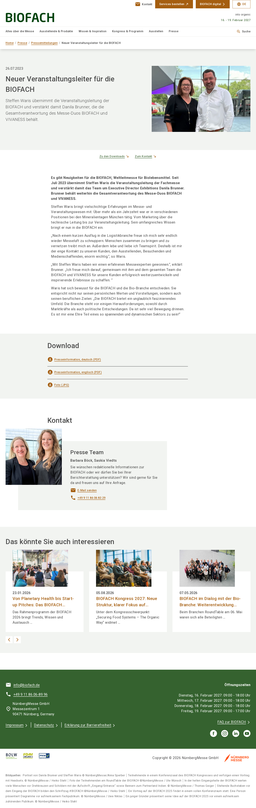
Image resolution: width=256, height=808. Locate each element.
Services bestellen (171, 4)
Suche (243, 31)
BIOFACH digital (210, 4)
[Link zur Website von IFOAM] (31, 756)
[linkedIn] (235, 733)
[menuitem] (23, 31)
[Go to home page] (34, 13)
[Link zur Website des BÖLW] (14, 756)
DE (241, 4)
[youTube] (246, 733)
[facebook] (213, 733)
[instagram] (224, 733)
